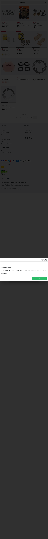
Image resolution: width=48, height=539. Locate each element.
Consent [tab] (8, 263)
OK (39, 278)
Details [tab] (24, 263)
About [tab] (39, 263)
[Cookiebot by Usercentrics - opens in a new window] (41, 260)
